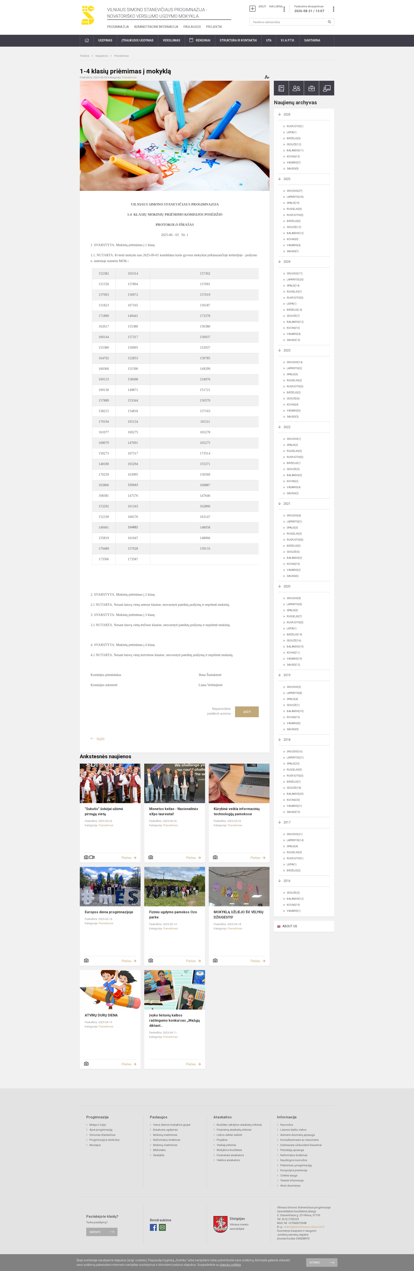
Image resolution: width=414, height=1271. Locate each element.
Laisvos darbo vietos (293, 1129)
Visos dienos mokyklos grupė (171, 1124)
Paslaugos (192, 26)
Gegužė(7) (293, 315)
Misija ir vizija (97, 1124)
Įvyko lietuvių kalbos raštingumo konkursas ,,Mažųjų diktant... (174, 1020)
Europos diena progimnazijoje (109, 912)
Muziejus (95, 1145)
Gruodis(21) (295, 834)
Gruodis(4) (294, 515)
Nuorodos (286, 1124)
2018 (287, 739)
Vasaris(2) (294, 569)
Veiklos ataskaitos (228, 1160)
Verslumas (171, 40)
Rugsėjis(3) (294, 451)
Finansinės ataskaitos (230, 1155)
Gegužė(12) (294, 144)
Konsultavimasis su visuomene (299, 1139)
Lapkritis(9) (294, 604)
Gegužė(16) (294, 640)
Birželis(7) (294, 781)
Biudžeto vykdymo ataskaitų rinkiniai (239, 1124)
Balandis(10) (295, 711)
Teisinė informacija (292, 1180)
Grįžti (100, 739)
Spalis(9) (292, 610)
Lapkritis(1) (294, 521)
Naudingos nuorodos (293, 1160)
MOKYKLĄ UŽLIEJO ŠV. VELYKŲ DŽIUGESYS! (238, 914)
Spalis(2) (292, 444)
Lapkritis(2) (294, 368)
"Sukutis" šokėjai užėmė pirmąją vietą (104, 811)
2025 (287, 179)
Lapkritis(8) (294, 693)
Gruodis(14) (295, 362)
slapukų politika (230, 1264)
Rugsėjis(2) (294, 380)
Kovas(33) (293, 799)
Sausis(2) (293, 493)
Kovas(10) (293, 327)
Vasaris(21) (294, 805)
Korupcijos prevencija (293, 1170)
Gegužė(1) (293, 705)
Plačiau (127, 857)
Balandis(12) (295, 233)
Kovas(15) (293, 156)
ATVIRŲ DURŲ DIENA (101, 1015)
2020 (287, 586)
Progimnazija (118, 26)
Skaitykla (158, 1155)
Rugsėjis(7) (294, 291)
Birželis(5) (294, 221)
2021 (287, 503)
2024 (287, 261)
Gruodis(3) (294, 687)
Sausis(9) (293, 168)
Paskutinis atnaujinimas (309, 9)
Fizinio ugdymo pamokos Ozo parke (173, 914)
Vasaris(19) (294, 658)
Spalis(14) (293, 285)
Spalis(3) (292, 374)
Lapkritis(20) (295, 279)
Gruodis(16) (295, 751)
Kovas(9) (292, 239)
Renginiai (203, 40)
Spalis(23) (293, 763)
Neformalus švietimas (166, 1139)
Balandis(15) (295, 646)
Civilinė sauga (288, 1175)
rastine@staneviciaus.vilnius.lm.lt (304, 1226)
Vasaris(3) (294, 410)
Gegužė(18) (294, 787)
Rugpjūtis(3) (295, 297)
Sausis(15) (293, 812)
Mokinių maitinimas (165, 1134)
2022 (287, 427)
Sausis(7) (293, 251)
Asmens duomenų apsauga (297, 1134)
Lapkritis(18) (295, 196)
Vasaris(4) (294, 245)
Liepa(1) (291, 132)
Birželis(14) (294, 309)
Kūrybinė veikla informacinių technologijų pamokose (237, 811)
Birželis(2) (294, 392)
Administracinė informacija (156, 26)
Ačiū (247, 712)
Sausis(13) (293, 340)
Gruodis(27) (295, 190)
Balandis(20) (295, 793)
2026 (287, 114)
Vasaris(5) (294, 723)
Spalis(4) (292, 699)
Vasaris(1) (294, 910)
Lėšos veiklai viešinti (229, 1134)
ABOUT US (289, 926)
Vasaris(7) (294, 162)
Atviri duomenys (290, 1185)
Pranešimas (121, 55)
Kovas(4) (292, 404)
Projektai (214, 26)
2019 (287, 675)
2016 (287, 881)
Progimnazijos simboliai (104, 1139)
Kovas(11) (293, 652)
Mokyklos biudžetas (229, 1150)
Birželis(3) (294, 138)
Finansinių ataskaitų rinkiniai (234, 1129)
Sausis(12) (293, 664)
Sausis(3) (293, 416)
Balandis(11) (295, 150)
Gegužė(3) (293, 469)
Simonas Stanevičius (102, 1134)
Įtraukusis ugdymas (165, 1129)
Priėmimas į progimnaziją (296, 1165)
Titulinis (85, 55)
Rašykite (94, 1231)
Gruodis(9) (294, 598)
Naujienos (102, 55)
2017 (287, 822)
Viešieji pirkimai (226, 1145)
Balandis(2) (294, 475)
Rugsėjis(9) (294, 209)
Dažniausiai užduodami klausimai (301, 1145)
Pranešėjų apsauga (292, 1150)
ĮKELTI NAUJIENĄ (270, 6)
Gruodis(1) (294, 438)
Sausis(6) (293, 576)
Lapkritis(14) (295, 840)
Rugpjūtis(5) (295, 215)
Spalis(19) (293, 202)
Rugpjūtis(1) (295, 126)
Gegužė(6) (293, 398)
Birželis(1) (294, 463)
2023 (287, 350)
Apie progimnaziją (100, 1129)
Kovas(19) (293, 904)
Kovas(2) (292, 481)
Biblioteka (159, 1150)
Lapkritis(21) (295, 757)
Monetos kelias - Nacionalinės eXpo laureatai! (173, 811)
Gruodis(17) (295, 273)
